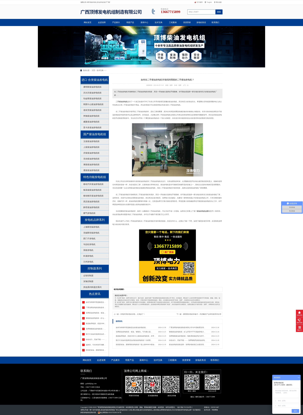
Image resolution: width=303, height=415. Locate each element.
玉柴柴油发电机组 (91, 141)
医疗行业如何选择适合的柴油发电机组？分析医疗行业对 (106, 334)
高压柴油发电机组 (91, 201)
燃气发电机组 (89, 213)
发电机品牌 (187, 410)
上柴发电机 (156, 410)
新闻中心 (144, 22)
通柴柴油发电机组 (91, 170)
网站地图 (219, 2)
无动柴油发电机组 (91, 159)
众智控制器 (88, 275)
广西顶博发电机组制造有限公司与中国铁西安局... (187, 327)
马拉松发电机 (89, 244)
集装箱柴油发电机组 (92, 190)
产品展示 (116, 22)
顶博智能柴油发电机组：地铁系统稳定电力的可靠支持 (106, 329)
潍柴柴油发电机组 (91, 164)
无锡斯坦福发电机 (91, 233)
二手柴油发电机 (121, 102)
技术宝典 (158, 22)
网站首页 (87, 22)
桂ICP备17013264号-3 (184, 407)
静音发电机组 (85, 412)
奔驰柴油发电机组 (91, 116)
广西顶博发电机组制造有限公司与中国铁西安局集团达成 (106, 307)
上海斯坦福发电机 (91, 227)
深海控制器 (88, 281)
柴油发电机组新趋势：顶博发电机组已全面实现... (187, 344)
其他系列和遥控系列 (92, 287)
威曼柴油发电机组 (91, 122)
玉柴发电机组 (147, 410)
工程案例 (173, 22)
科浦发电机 (88, 256)
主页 (93, 70)
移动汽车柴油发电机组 (93, 184)
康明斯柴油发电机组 (92, 87)
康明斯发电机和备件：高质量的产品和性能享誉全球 (202, 314)
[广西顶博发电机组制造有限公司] (110, 12)
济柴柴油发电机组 (91, 153)
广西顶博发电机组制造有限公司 (107, 407)
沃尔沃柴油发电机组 (92, 93)
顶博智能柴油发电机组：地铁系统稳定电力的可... (187, 336)
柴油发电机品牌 (203, 211)
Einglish (209, 2)
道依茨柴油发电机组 (92, 110)
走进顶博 (102, 22)
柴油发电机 (100, 2)
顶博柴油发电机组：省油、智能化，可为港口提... (134, 332)
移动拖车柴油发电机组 (93, 196)
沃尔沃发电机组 (176, 410)
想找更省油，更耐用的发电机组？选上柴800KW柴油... (136, 344)
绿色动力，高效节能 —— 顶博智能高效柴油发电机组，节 (107, 339)
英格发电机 (88, 250)
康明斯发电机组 (165, 410)
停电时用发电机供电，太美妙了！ (132, 314)
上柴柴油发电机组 (91, 147)
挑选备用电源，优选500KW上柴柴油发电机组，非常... (136, 336)
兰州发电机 (88, 262)
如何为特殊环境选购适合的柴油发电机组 (101, 302)
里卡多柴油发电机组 (92, 127)
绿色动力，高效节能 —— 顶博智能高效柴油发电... (187, 340)
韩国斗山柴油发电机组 (93, 104)
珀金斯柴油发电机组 (92, 98)
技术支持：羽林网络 (211, 410)
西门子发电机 (89, 238)
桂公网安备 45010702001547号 (110, 412)
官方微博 (200, 2)
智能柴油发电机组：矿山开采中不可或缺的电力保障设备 (106, 318)
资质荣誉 (187, 22)
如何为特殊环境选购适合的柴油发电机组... (131, 327)
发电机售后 (201, 22)
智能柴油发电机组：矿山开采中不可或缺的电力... (187, 332)
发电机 (94, 2)
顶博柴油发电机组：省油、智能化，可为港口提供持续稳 (106, 313)
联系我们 (215, 22)
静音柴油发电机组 (91, 207)
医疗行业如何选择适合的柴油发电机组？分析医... (134, 340)
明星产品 (130, 22)
